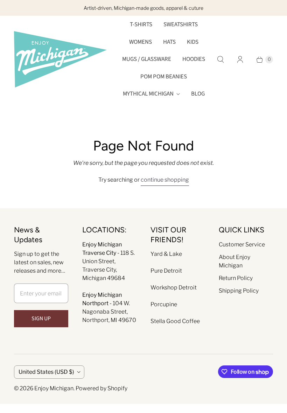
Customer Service (242, 244)
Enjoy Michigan (54, 388)
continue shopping (165, 179)
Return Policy (236, 278)
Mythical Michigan (148, 94)
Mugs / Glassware (146, 59)
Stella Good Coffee (175, 321)
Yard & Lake (166, 254)
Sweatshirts (180, 24)
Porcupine (163, 304)
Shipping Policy (239, 290)
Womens (140, 42)
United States (46, 372)
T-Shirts (141, 24)
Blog (198, 94)
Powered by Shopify (101, 388)
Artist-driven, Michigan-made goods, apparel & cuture (143, 8)
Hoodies (193, 59)
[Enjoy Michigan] (60, 59)
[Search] (220, 59)
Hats (169, 42)
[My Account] (240, 59)
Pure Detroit (166, 270)
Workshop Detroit (173, 287)
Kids (192, 42)
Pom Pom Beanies (163, 76)
